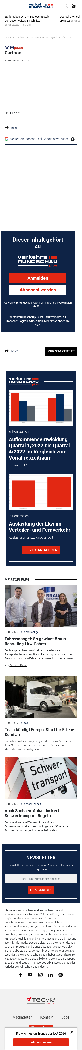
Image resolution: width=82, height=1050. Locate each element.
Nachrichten (23, 37)
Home (8, 37)
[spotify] (60, 974)
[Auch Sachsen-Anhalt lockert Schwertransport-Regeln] (41, 778)
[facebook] (20, 974)
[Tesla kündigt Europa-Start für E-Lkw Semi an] (41, 697)
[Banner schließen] (70, 1032)
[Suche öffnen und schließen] (65, 6)
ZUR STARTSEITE (61, 351)
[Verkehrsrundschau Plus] (14, 47)
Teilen (14, 128)
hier (37, 325)
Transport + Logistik (46, 37)
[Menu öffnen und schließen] (7, 6)
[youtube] (30, 974)
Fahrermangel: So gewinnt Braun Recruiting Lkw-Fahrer (35, 641)
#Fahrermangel (30, 632)
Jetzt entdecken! (41, 1042)
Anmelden (37, 278)
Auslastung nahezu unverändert (31, 537)
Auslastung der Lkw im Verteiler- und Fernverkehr (39, 527)
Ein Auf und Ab (19, 465)
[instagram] (40, 974)
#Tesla (25, 722)
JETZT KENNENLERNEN (41, 550)
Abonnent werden (38, 290)
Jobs (65, 1017)
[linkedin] (50, 974)
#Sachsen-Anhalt (31, 804)
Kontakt (47, 1017)
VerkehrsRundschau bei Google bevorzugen (39, 139)
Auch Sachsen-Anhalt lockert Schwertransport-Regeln (32, 813)
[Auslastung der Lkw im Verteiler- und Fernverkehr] (41, 492)
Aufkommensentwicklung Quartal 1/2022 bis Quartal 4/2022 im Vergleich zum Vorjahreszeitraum (39, 448)
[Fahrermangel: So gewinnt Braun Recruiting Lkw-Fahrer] (41, 606)
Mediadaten (22, 1017)
